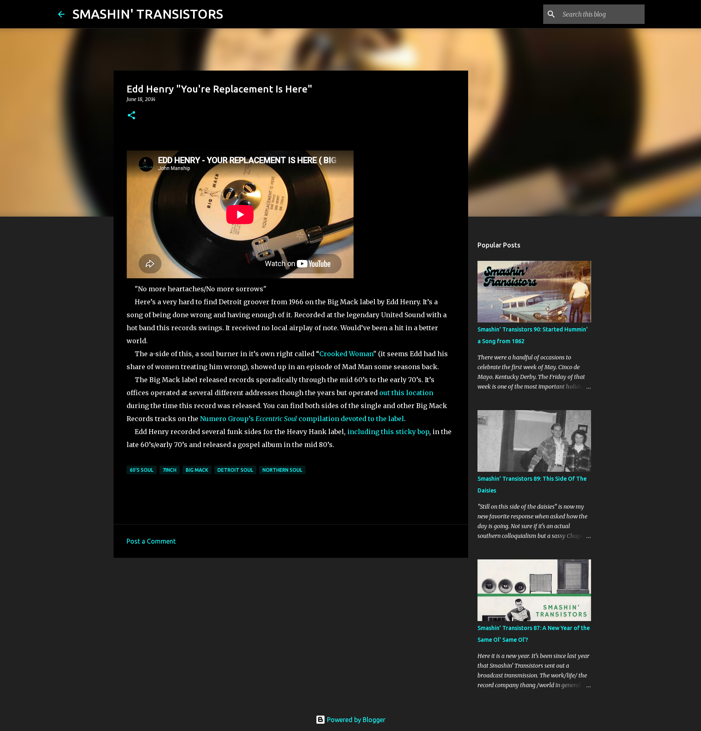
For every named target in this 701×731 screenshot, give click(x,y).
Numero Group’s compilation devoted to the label (302, 419)
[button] (131, 115)
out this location (406, 393)
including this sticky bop (388, 432)
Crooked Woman (346, 354)
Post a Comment (151, 541)
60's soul (141, 470)
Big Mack (197, 470)
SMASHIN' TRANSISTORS (148, 13)
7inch (169, 470)
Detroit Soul (235, 470)
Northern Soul (282, 470)
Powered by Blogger (355, 719)
